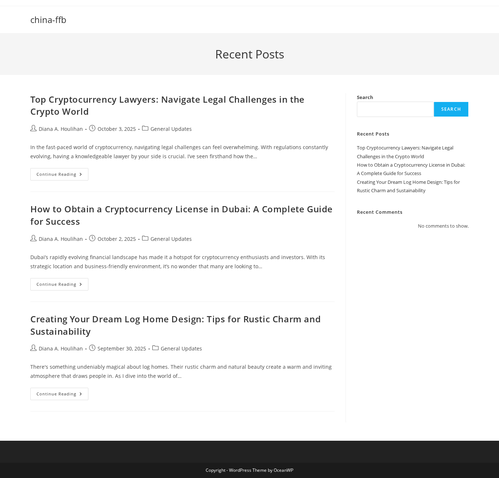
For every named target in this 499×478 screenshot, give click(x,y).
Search (365, 97)
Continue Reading (62, 176)
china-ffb (48, 20)
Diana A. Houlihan (61, 128)
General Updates (171, 128)
